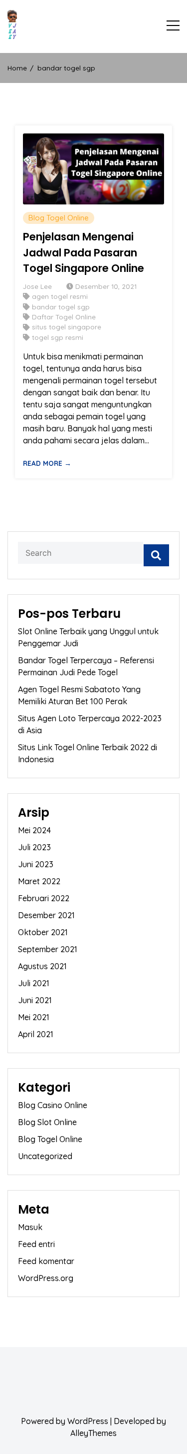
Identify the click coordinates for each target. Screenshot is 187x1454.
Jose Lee (37, 286)
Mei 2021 (33, 1017)
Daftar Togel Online (64, 316)
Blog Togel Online (58, 217)
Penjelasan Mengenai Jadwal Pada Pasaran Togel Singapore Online (83, 252)
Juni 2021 (35, 1000)
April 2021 (35, 1034)
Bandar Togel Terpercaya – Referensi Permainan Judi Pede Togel (86, 666)
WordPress (87, 1421)
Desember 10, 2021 (106, 286)
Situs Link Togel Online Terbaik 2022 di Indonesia (87, 753)
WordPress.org (45, 1278)
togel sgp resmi (57, 337)
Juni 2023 (35, 864)
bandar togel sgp (61, 306)
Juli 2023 (34, 847)
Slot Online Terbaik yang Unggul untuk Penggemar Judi (88, 637)
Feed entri (36, 1244)
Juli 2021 (33, 983)
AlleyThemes (93, 1433)
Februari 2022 (43, 898)
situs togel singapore (66, 326)
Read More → (47, 463)
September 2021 (47, 949)
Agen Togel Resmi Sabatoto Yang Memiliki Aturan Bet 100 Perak (79, 695)
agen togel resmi (60, 296)
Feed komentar (46, 1261)
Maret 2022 (39, 881)
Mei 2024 (34, 830)
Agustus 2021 (42, 966)
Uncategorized (45, 1156)
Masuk (30, 1227)
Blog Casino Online (52, 1105)
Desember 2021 (46, 915)
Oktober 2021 (43, 932)
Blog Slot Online (47, 1122)
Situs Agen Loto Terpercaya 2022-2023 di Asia (90, 724)
